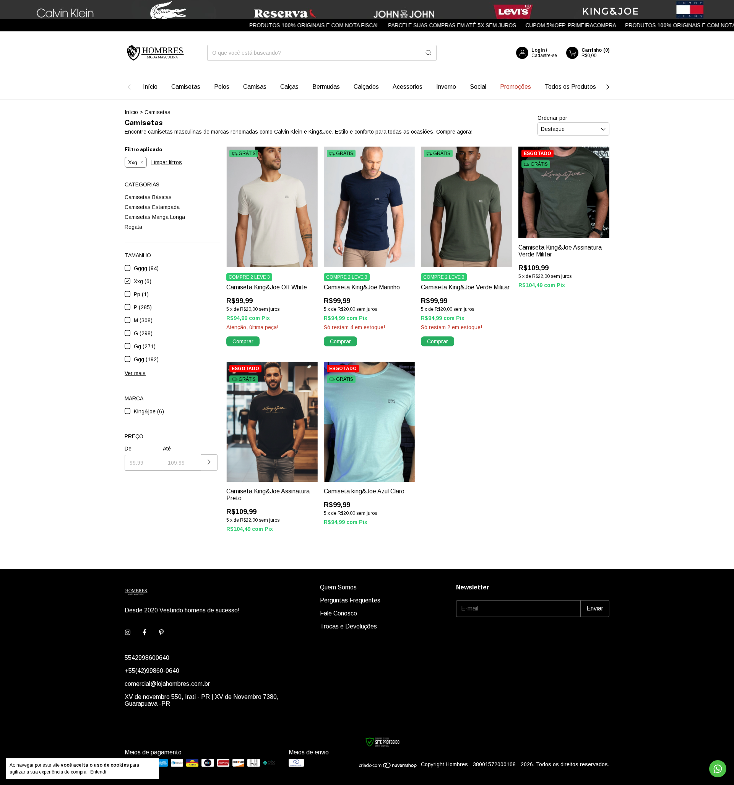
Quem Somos (338, 587)
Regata (133, 227)
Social (478, 86)
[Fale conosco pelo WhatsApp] (717, 768)
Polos (221, 86)
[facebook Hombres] (144, 632)
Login (538, 50)
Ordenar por (552, 118)
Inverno (446, 86)
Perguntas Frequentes (350, 600)
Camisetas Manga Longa (155, 217)
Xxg (132, 162)
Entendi (98, 772)
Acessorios (407, 86)
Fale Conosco (338, 613)
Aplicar (209, 462)
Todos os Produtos (570, 86)
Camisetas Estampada (152, 207)
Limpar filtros (166, 162)
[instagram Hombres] (128, 632)
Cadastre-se (544, 55)
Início (150, 86)
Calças (289, 86)
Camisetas (185, 86)
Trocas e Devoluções (348, 626)
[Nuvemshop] (388, 767)
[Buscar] (428, 52)
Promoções (515, 86)
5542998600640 (147, 657)
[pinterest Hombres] (161, 632)
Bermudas (326, 86)
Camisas (254, 86)
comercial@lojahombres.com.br (167, 684)
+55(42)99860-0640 (152, 670)
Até (167, 449)
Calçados (366, 86)
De (128, 449)
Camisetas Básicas (148, 197)
